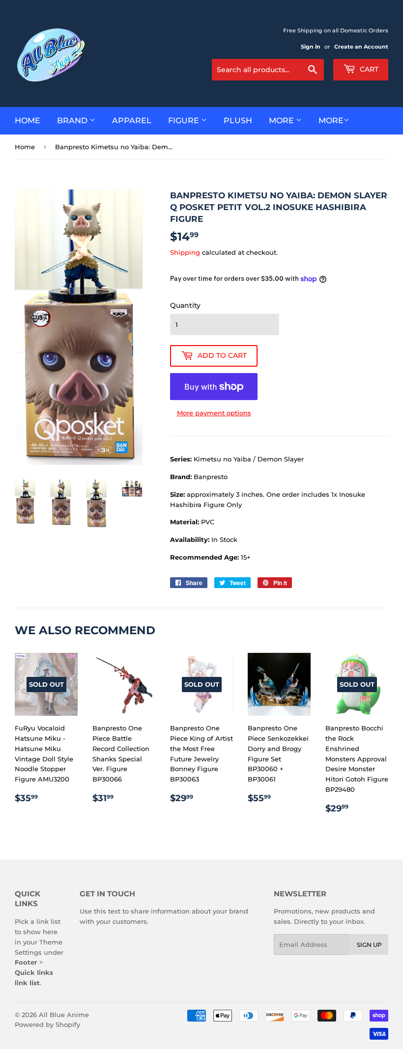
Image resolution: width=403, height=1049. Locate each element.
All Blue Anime (64, 1015)
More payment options (214, 413)
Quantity (185, 305)
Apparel (131, 120)
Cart (368, 69)
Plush (238, 120)
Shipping (185, 252)
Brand (73, 120)
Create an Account (361, 46)
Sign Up (369, 944)
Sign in (310, 46)
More (282, 120)
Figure (184, 120)
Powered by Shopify (47, 1024)
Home (27, 120)
